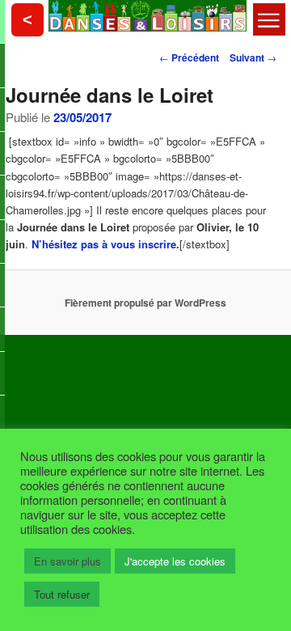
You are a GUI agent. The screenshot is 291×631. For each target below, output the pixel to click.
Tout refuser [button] (62, 594)
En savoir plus (67, 561)
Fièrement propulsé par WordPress (145, 302)
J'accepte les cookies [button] (175, 561)
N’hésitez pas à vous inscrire (104, 244)
